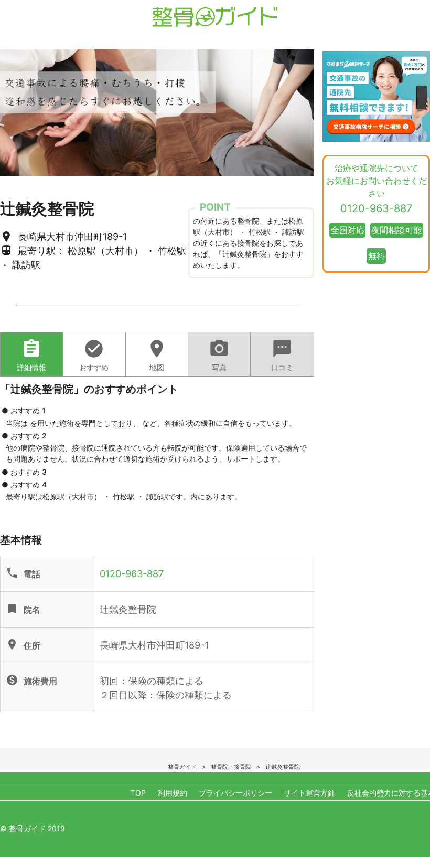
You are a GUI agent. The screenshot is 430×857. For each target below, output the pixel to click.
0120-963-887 (132, 573)
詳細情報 (31, 355)
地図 (156, 355)
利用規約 (172, 792)
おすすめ (94, 355)
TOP (138, 792)
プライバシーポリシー (235, 792)
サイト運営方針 (309, 792)
